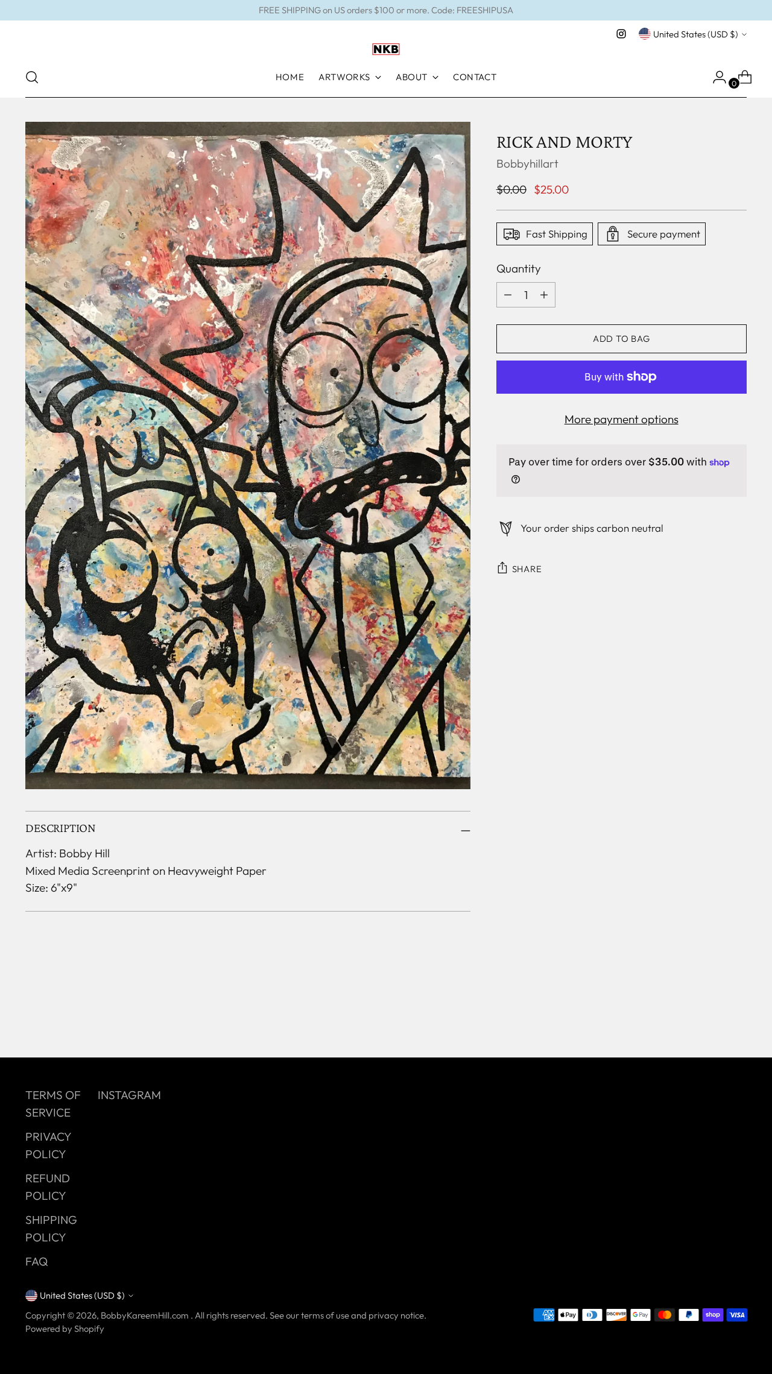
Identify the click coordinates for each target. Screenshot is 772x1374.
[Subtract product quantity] (544, 294)
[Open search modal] (32, 77)
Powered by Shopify (64, 1328)
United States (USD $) (695, 34)
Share (527, 569)
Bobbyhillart (527, 163)
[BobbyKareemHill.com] (386, 49)
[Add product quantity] (508, 294)
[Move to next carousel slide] (736, 1016)
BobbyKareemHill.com (146, 1315)
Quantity (518, 268)
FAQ (36, 1261)
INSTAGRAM (129, 1095)
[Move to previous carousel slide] (708, 1016)
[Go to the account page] (715, 77)
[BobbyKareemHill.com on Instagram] (621, 33)
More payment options (622, 418)
